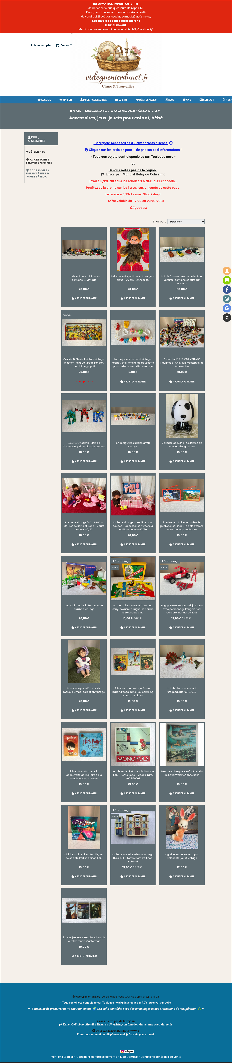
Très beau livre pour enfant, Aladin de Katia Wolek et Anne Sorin (182, 773)
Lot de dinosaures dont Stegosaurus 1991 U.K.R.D (181, 690)
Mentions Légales (62, 1057)
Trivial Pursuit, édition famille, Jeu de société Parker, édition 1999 (84, 856)
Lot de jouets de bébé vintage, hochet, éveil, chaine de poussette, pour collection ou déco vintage (133, 363)
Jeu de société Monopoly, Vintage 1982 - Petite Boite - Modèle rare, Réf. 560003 (133, 775)
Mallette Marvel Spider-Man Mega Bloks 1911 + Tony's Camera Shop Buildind (133, 858)
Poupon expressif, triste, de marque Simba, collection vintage (84, 690)
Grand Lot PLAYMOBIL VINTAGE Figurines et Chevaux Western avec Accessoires (181, 363)
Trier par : (159, 222)
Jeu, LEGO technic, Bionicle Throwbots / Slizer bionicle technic (84, 444)
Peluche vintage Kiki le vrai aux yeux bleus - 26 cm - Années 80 (132, 278)
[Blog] (227, 317)
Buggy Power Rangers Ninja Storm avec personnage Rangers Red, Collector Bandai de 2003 (182, 609)
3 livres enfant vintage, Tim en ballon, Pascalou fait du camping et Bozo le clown (132, 692)
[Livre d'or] (227, 280)
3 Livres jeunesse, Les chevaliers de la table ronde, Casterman (84, 939)
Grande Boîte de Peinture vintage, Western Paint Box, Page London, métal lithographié (84, 363)
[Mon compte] (227, 271)
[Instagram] (227, 299)
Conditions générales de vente (96, 1057)
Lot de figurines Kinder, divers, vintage (133, 444)
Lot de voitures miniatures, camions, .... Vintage (84, 278)
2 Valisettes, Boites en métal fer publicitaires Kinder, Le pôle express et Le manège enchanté (181, 526)
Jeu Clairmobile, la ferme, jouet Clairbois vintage (84, 607)
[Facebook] (227, 289)
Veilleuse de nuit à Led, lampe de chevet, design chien (182, 444)
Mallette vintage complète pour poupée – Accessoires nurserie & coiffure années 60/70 (133, 526)
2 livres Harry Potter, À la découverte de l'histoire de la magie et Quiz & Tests (84, 775)
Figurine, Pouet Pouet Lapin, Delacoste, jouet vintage (182, 856)
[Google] (227, 308)
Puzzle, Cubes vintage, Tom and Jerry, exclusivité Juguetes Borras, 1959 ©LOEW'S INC (133, 609)
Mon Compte (129, 1057)
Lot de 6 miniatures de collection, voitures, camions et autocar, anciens (182, 280)
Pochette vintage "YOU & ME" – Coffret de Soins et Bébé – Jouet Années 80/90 (84, 526)
